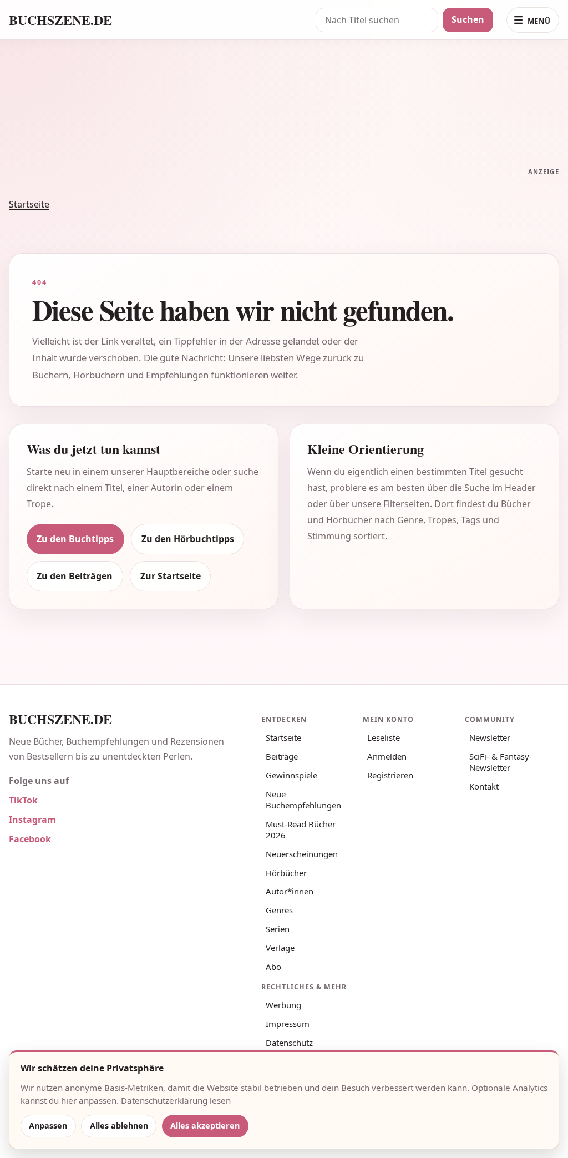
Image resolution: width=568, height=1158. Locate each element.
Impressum (288, 1023)
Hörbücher (286, 872)
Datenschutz (289, 1042)
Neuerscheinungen (302, 853)
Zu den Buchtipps (75, 539)
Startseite (29, 204)
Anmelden (387, 756)
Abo (273, 966)
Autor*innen (289, 891)
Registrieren (390, 775)
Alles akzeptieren (205, 1125)
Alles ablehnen (119, 1125)
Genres (279, 910)
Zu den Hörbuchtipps (187, 539)
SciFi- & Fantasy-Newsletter (500, 762)
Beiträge (282, 756)
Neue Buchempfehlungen (303, 799)
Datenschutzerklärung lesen (176, 1100)
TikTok (23, 800)
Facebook (30, 839)
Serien (278, 928)
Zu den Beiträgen (75, 576)
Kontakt (484, 786)
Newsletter (489, 737)
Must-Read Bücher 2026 (301, 829)
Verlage (280, 947)
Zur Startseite (170, 576)
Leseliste (383, 737)
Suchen (468, 19)
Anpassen (48, 1125)
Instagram (32, 819)
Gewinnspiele (291, 775)
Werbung (283, 1004)
